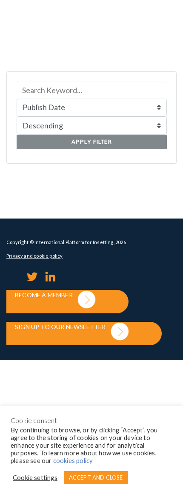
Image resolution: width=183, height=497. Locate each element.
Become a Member (44, 294)
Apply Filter (91, 142)
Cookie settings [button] (35, 477)
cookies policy (73, 460)
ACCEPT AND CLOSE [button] (96, 477)
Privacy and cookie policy (34, 255)
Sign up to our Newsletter (60, 326)
